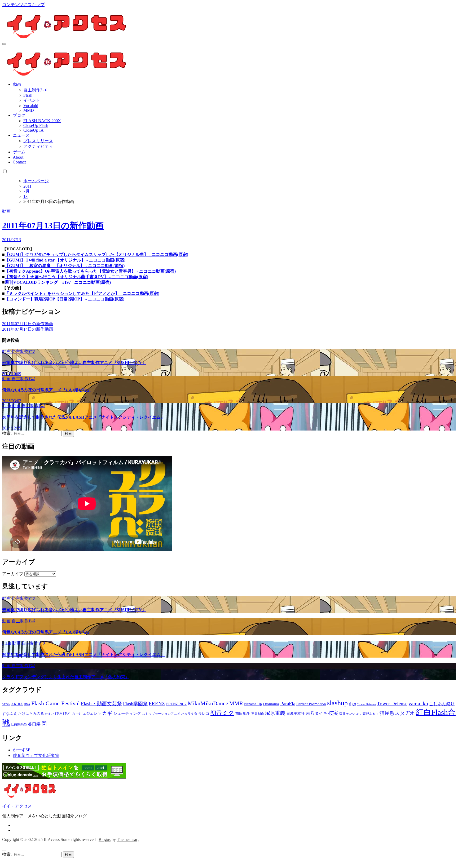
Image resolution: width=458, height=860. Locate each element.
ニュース (21, 135)
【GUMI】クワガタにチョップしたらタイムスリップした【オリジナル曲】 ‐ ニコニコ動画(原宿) (96, 254)
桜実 (333, 713)
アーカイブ (12, 573)
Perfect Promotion (311, 704)
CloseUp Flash (35, 125)
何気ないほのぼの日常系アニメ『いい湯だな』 (46, 390)
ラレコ (203, 714)
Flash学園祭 (135, 703)
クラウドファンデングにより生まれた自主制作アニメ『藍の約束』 (65, 677)
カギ (107, 713)
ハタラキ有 (189, 714)
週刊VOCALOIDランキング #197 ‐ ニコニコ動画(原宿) (58, 282)
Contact (19, 162)
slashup (337, 703)
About (18, 157)
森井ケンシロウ (350, 714)
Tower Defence (366, 704)
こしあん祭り (442, 704)
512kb (6, 704)
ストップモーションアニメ (161, 714)
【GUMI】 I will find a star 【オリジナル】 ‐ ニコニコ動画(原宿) (65, 260)
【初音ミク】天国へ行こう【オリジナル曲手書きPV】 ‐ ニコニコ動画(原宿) (76, 276)
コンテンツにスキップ (23, 4)
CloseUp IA (33, 130)
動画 (17, 84)
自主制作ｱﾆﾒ (35, 90)
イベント (31, 100)
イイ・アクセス (17, 806)
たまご (49, 713)
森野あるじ (370, 714)
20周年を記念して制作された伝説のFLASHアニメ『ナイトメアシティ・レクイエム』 (83, 417)
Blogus (105, 839)
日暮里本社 (295, 714)
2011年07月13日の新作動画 (53, 225)
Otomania (271, 704)
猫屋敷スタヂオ (397, 713)
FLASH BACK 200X (42, 120)
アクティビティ (38, 146)
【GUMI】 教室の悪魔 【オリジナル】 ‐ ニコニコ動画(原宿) (65, 265)
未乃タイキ (316, 713)
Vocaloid (30, 105)
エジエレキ (91, 714)
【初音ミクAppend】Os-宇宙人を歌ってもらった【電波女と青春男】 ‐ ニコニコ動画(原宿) (90, 271)
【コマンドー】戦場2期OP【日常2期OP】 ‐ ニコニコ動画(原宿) (64, 299)
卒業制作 (257, 714)
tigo (352, 703)
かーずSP (21, 750)
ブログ (19, 115)
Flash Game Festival (55, 703)
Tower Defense (392, 703)
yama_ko (418, 703)
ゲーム (19, 152)
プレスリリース (38, 141)
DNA (27, 704)
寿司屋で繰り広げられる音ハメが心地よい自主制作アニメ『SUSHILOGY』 (74, 362)
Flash (27, 95)
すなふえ (9, 714)
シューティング (127, 713)
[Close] (4, 850)
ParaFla (287, 703)
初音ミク (222, 713)
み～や (76, 714)
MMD (28, 110)
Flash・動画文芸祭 (101, 703)
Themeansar (127, 839)
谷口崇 (34, 724)
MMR (236, 703)
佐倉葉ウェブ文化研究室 (36, 755)
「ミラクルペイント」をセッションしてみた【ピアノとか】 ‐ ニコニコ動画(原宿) (82, 293)
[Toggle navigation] (4, 44)
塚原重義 (275, 713)
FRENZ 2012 (176, 704)
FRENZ (157, 703)
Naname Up (253, 704)
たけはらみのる (31, 714)
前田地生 (242, 714)
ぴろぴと (63, 713)
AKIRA (17, 704)
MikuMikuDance (208, 703)
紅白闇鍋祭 (19, 724)
